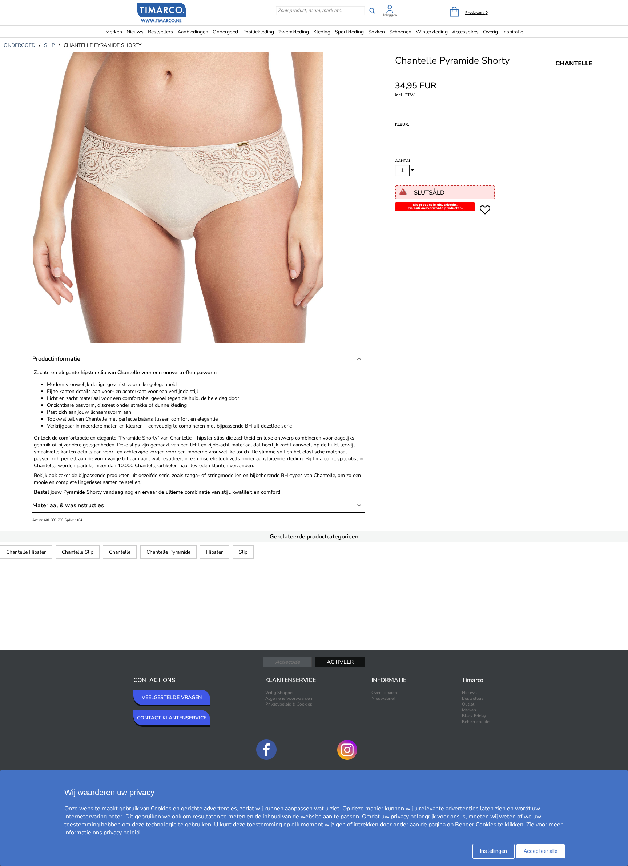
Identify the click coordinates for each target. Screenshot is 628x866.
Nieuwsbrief (383, 698)
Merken (113, 31)
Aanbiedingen (192, 31)
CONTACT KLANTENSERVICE (171, 717)
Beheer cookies (476, 722)
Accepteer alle (540, 851)
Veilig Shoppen (280, 692)
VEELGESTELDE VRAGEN (172, 697)
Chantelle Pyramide (168, 552)
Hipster (214, 552)
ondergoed (19, 45)
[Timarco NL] (161, 13)
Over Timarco (384, 692)
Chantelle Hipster (26, 552)
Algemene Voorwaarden (288, 698)
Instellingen (493, 851)
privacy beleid (122, 833)
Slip (243, 552)
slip (49, 45)
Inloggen (390, 15)
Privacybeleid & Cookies (288, 704)
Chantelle (119, 552)
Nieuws (135, 31)
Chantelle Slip (77, 552)
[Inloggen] (390, 10)
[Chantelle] (574, 71)
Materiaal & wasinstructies (68, 505)
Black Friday (474, 716)
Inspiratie (512, 31)
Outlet (468, 704)
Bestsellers (160, 31)
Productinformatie (56, 359)
